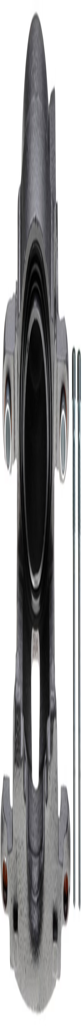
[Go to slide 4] (6, 278)
